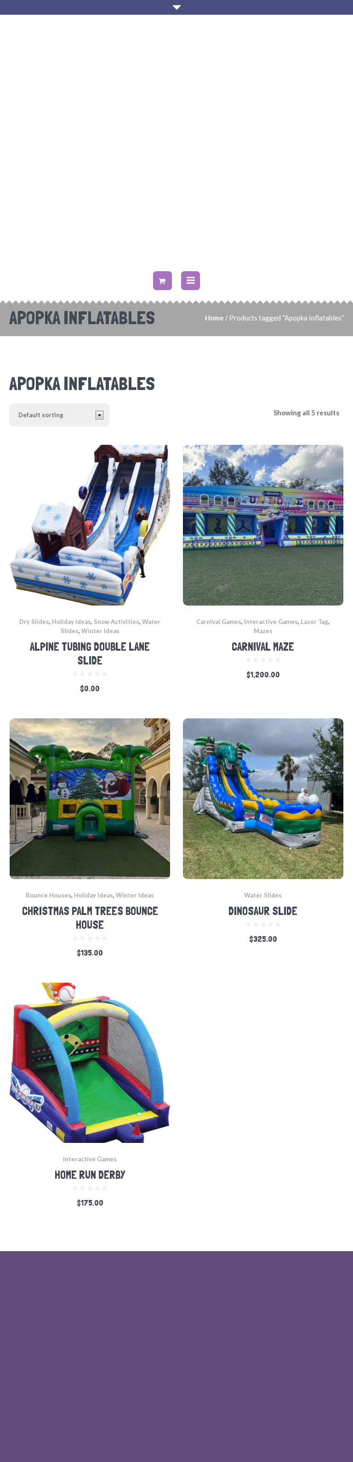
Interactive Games (271, 621)
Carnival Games (218, 621)
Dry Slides (34, 621)
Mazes (263, 631)
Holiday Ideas (71, 621)
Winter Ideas (100, 631)
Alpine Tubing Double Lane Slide (90, 653)
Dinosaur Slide (262, 911)
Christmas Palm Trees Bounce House (90, 918)
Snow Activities (116, 621)
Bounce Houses (48, 895)
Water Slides (263, 895)
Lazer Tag (314, 621)
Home (214, 318)
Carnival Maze (263, 646)
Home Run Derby (90, 1175)
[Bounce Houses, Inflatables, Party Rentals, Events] (176, 144)
